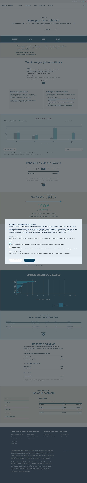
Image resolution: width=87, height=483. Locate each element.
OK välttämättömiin (15, 260)
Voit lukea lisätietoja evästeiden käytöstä (57, 230)
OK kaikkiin (29, 260)
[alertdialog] (43, 241)
